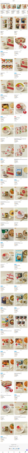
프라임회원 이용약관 (14, 446)
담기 (7, 30)
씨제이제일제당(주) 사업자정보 (13, 444)
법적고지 (17, 446)
